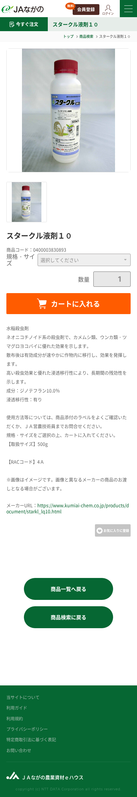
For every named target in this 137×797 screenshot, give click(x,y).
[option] (68, 110)
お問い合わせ (18, 750)
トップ (68, 36)
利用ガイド (16, 707)
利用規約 (14, 718)
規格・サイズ (20, 260)
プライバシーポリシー (27, 729)
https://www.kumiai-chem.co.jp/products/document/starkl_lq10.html (67, 508)
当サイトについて (23, 697)
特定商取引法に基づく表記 (31, 739)
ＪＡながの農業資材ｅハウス (52, 777)
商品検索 (86, 36)
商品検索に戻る (68, 617)
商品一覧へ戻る (68, 589)
